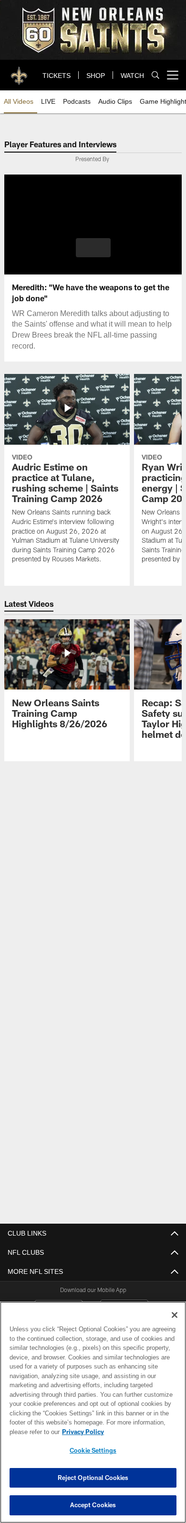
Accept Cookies (93, 1505)
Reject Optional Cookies (93, 1477)
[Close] (174, 1315)
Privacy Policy (81, 1431)
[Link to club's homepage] (19, 71)
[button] (93, 247)
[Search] (155, 75)
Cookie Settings (93, 1450)
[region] (93, 1412)
